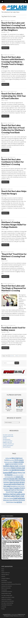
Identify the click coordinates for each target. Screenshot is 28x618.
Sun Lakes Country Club (8, 434)
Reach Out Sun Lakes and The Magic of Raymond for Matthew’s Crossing (13, 288)
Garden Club (7, 470)
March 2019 (10, 251)
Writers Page (12, 502)
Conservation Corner (16, 464)
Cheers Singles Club (14, 463)
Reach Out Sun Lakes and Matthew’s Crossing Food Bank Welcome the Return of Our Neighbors (13, 26)
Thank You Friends (8, 498)
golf (10, 472)
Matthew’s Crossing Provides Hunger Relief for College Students (13, 224)
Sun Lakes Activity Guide (6, 595)
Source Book (4, 590)
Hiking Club (21, 473)
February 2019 (10, 283)
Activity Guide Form (5, 572)
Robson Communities (6, 588)
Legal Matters (5, 480)
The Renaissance (6, 439)
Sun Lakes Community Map (7, 603)
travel (15, 498)
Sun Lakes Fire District (7, 441)
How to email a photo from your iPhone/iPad (11, 584)
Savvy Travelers (14, 488)
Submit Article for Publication (7, 601)
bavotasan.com (21, 616)
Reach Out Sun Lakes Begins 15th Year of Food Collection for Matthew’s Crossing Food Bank (13, 129)
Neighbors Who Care (7, 442)
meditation (6, 482)
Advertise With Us (5, 574)
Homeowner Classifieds (6, 582)
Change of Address (5, 578)
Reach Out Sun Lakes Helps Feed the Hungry (13, 192)
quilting (14, 484)
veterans (21, 498)
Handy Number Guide (6, 593)
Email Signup (4, 580)
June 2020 (10, 189)
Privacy (3, 608)
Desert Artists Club (18, 468)
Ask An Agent (12, 460)
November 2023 (6, 20)
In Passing (8, 475)
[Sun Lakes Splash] (14, 7)
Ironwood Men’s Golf (16, 475)
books (17, 460)
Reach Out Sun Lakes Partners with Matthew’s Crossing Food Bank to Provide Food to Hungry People (12, 62)
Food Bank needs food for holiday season (13, 328)
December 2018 (11, 325)
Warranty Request (7, 447)
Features (5, 283)
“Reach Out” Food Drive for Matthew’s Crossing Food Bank (14, 256)
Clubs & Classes (6, 91)
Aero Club (15, 458)
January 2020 (11, 220)
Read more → (5, 47)
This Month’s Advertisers (6, 605)
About (2, 570)
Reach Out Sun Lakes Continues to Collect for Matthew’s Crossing (12, 161)
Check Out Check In (8, 462)
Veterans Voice (8, 500)
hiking (14, 472)
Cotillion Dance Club (10, 466)
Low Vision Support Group (16, 480)
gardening (15, 470)
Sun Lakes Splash (13, 614)
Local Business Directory (6, 591)
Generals (13, 20)
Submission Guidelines (6, 599)
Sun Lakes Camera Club (12, 493)
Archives (3, 576)
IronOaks (5, 437)
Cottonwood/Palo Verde (8, 436)
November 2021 (11, 157)
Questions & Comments (6, 586)
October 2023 (6, 54)
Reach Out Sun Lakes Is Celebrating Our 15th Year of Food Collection (13, 96)
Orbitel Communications (8, 445)
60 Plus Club (8, 458)
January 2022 (11, 123)
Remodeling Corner (16, 486)
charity (21, 460)
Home (2, 568)
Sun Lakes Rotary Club (15, 496)
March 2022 (14, 91)
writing (19, 502)
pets (10, 484)
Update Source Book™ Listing (7, 597)
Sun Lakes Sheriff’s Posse (8, 444)
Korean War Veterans (17, 479)
